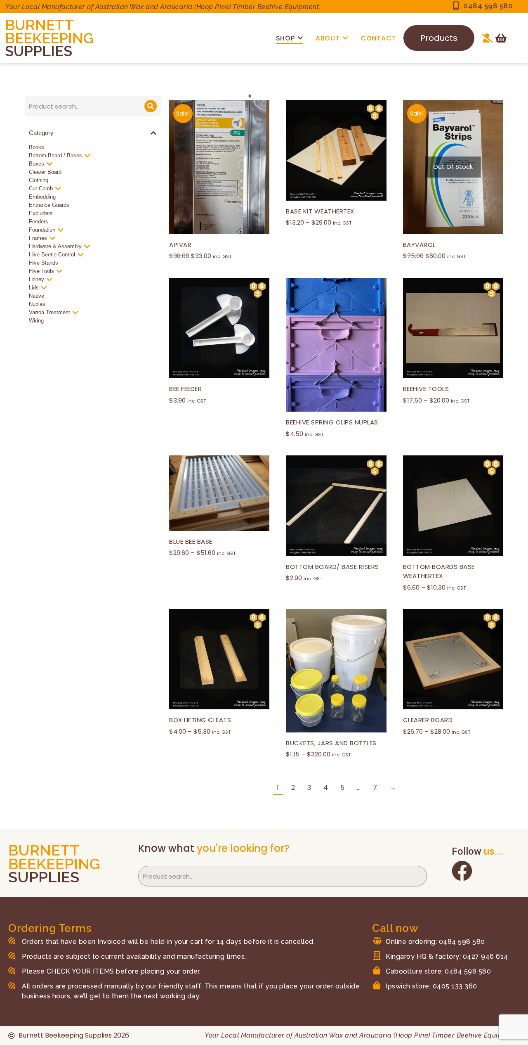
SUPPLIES (38, 51)
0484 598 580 (488, 6)
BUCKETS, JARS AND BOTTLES (331, 743)
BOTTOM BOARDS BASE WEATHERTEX (439, 571)
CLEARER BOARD (428, 720)
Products (438, 38)
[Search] (150, 106)
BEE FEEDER (185, 388)
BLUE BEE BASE (190, 541)
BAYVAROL (419, 244)
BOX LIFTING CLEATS (200, 720)
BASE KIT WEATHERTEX (320, 211)
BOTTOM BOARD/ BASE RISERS (332, 566)
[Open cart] (501, 38)
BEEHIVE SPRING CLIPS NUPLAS (332, 422)
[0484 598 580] (456, 6)
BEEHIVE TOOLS (426, 388)
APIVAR (180, 244)
